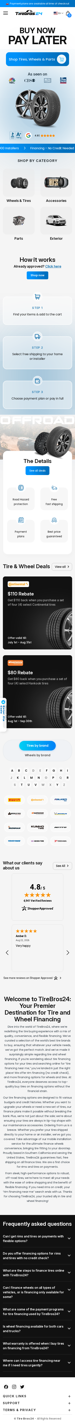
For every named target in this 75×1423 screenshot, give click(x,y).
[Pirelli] (14, 799)
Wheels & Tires (19, 201)
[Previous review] (7, 952)
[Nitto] (60, 827)
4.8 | (37, 135)
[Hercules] (14, 813)
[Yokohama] (60, 841)
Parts (18, 238)
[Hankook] (37, 813)
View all (60, 567)
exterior (56, 238)
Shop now (37, 275)
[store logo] (28, 12)
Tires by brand (37, 746)
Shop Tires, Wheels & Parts (32, 59)
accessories (56, 201)
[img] (37, 894)
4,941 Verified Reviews (37, 900)
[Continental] (37, 799)
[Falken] (60, 799)
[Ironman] (14, 827)
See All (60, 866)
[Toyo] (14, 841)
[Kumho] (37, 827)
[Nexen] (37, 841)
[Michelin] (60, 813)
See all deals (37, 471)
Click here (53, 266)
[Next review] (68, 952)
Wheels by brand (37, 755)
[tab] (37, 1238)
